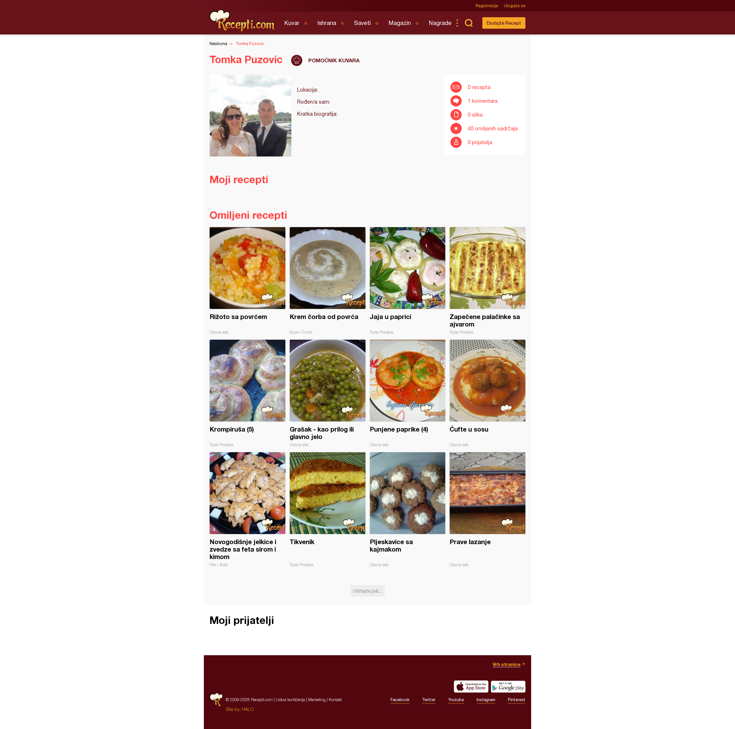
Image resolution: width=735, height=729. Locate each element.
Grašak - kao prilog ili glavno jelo (327, 393)
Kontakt (335, 699)
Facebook (399, 699)
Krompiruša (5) (247, 393)
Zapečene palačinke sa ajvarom (487, 280)
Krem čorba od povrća (327, 280)
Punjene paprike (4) (408, 393)
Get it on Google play (508, 686)
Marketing (317, 699)
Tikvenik (327, 509)
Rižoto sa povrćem (247, 280)
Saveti (362, 23)
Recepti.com (243, 20)
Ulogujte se (514, 5)
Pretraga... (469, 23)
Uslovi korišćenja (290, 699)
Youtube (456, 699)
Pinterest (516, 699)
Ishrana (326, 23)
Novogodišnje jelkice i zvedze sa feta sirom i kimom (247, 509)
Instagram (486, 699)
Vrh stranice (507, 664)
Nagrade (440, 23)
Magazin (399, 23)
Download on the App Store (471, 686)
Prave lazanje (487, 509)
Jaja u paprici (408, 280)
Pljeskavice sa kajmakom (408, 509)
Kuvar (291, 23)
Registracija (487, 5)
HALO (248, 709)
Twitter (429, 699)
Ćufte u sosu (487, 393)
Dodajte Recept (504, 23)
